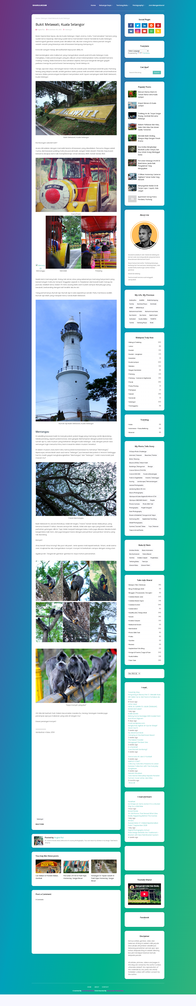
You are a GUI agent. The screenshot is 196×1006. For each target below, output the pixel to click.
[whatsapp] (151, 31)
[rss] (158, 31)
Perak (145, 382)
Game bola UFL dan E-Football (140, 756)
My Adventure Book (135, 733)
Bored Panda (133, 811)
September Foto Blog (149, 519)
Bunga (150, 466)
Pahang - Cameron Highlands (145, 378)
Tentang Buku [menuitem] (122, 5)
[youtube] (144, 31)
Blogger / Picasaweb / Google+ (145, 593)
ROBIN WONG (133, 714)
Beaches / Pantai (151, 455)
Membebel (145, 629)
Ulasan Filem (145, 565)
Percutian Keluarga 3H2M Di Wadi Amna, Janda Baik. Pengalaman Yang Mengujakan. (149, 164)
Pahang (145, 374)
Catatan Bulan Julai (145, 597)
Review (145, 644)
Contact (105, 987)
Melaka (145, 366)
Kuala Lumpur (145, 362)
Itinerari (145, 432)
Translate (146, 53)
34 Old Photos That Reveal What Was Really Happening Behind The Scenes (143, 814)
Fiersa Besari (147, 554)
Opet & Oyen (153, 315)
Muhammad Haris (151, 311)
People (152, 500)
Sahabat (132, 319)
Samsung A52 (134, 519)
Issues (145, 617)
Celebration (145, 609)
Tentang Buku (134, 561)
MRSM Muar (140, 308)
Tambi (131, 323)
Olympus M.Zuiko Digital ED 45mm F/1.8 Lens (142, 497)
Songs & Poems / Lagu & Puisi (145, 652)
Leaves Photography (136, 485)
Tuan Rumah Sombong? (137, 749)
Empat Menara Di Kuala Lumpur (147, 104)
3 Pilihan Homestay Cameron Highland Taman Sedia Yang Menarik (149, 177)
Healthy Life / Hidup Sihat (145, 613)
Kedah (145, 350)
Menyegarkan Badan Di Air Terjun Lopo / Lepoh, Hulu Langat (148, 188)
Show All (132, 783)
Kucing (131, 481)
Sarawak (145, 398)
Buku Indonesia (147, 550)
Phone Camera (134, 504)
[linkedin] (144, 25)
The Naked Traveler (135, 740)
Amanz (131, 820)
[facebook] (131, 25)
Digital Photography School (138, 830)
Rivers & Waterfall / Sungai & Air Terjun (142, 515)
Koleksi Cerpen (142, 558)
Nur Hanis (143, 315)
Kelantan (145, 358)
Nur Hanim (133, 315)
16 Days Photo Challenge (137, 451)
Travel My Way (134, 692)
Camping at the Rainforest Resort (141, 735)
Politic (145, 636)
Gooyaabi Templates (115, 991)
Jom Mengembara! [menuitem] (156, 5)
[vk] (131, 31)
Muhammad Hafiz (135, 311)
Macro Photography (136, 493)
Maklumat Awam (145, 625)
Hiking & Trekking (145, 342)
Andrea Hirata (134, 550)
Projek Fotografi (146, 508)
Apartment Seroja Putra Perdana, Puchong (147, 198)
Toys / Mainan (153, 526)
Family (131, 304)
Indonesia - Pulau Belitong (145, 428)
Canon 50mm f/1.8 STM (137, 470)
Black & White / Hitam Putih (138, 463)
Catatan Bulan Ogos (145, 601)
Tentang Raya (142, 323)
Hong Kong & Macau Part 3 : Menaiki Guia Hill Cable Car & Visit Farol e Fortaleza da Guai (144, 697)
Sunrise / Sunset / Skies (137, 526)
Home (38, 18)
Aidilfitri (141, 300)
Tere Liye (145, 561)
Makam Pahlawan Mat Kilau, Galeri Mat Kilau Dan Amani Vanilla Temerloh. (148, 127)
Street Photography (135, 523)
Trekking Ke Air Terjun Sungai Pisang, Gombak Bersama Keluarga (149, 116)
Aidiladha (132, 300)
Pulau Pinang (145, 386)
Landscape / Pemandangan (147, 481)
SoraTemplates (88, 991)
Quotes (145, 640)
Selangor (44, 18)
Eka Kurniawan (134, 554)
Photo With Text (148, 504)
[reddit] (151, 25)
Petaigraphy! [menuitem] (138, 5)
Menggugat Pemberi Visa (138, 742)
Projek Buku (154, 558)
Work (151, 323)
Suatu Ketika (143, 319)
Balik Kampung (152, 300)
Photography (133, 508)
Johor (145, 346)
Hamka (131, 558)
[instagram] (138, 31)
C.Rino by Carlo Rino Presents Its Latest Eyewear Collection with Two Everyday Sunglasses (143, 766)
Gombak (153, 304)
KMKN (131, 308)
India (145, 424)
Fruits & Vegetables (135, 478)
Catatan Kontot (145, 605)
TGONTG (153, 319)
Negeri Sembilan (145, 370)
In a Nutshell (133, 747)
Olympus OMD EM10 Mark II (138, 500)
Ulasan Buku (133, 565)
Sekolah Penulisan (135, 773)
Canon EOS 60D (134, 474)
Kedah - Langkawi (145, 354)
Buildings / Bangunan (137, 466)
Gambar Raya (142, 304)
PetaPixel (131, 801)
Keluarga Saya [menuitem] (105, 5)
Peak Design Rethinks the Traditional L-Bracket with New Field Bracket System (143, 833)
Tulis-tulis (145, 660)
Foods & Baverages (150, 474)
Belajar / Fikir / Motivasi (145, 585)
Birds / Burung (134, 459)
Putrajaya (145, 390)
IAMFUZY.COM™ (134, 761)
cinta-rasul (132, 704)
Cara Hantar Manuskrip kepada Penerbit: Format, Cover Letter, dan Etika (144, 777)
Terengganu (145, 406)
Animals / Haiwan (135, 455)
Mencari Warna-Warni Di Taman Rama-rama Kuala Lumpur (147, 94)
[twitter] (138, 25)
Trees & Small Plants (136, 530)
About (96, 987)
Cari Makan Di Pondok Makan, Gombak (47, 876)
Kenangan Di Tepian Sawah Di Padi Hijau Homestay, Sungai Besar (102, 878)
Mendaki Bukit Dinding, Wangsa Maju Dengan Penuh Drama (149, 138)
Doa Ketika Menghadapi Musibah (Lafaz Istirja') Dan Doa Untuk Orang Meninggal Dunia (149, 151)
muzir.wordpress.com (136, 723)
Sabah (145, 394)
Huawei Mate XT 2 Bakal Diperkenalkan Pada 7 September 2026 (143, 824)
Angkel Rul (41, 29)
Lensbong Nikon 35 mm (137, 489)
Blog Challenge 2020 (145, 589)
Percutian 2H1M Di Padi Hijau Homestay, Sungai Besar (74, 876)
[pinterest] (158, 25)
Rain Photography (135, 511)
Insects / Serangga (152, 478)
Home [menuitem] (93, 5)
